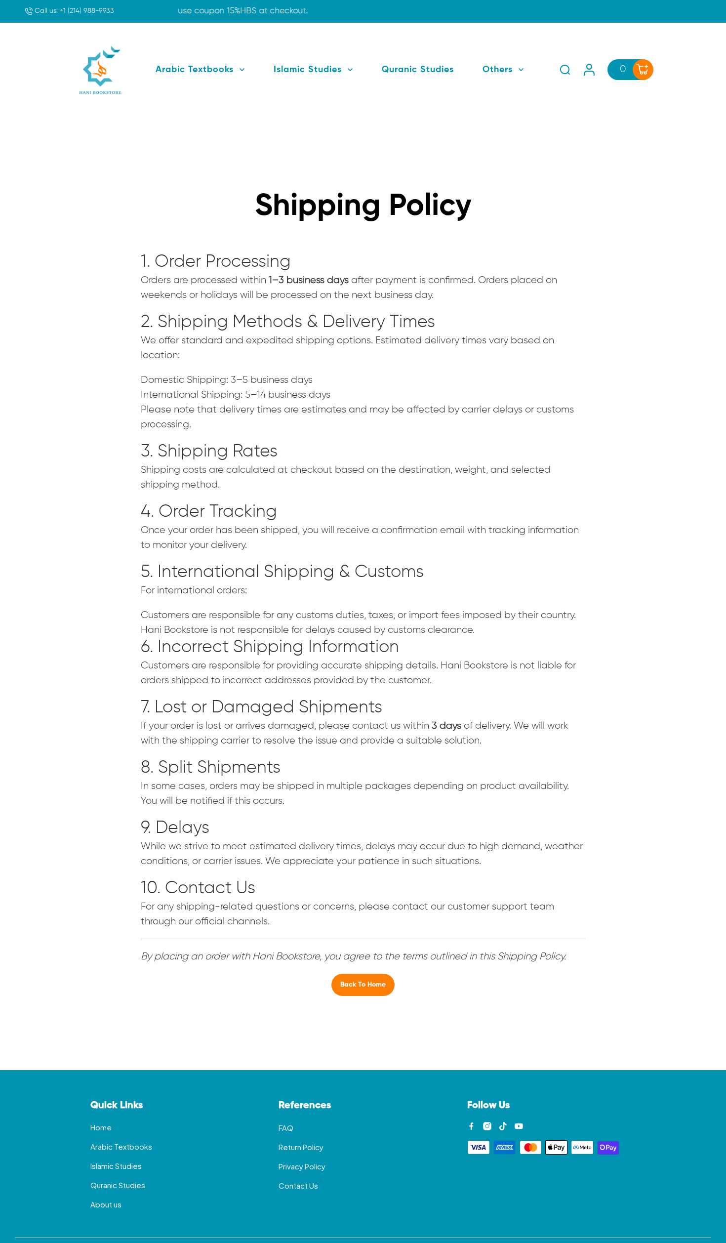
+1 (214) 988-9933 (73, 10)
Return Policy (301, 1147)
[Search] (565, 70)
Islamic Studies (116, 1165)
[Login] (589, 70)
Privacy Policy (302, 1166)
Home (101, 1127)
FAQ (286, 1127)
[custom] (471, 1126)
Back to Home (363, 984)
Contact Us (298, 1185)
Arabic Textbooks (121, 1146)
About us (105, 1204)
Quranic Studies (117, 1185)
